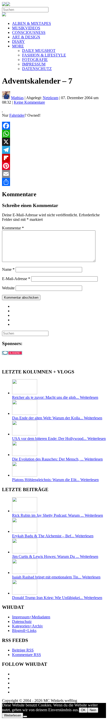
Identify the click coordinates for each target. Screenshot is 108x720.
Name (8, 269)
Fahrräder (17, 115)
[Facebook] (54, 126)
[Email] (54, 174)
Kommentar (13, 228)
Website (8, 288)
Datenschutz (22, 621)
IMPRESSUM (33, 64)
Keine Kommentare (29, 102)
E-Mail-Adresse (16, 279)
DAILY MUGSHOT (39, 50)
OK (83, 710)
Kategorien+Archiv (27, 626)
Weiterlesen (12, 715)
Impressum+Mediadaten (31, 617)
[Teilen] (54, 182)
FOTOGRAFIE (35, 59)
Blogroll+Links (24, 630)
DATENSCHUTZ (37, 69)
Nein (93, 710)
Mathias (17, 98)
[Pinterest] (54, 166)
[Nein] (25, 716)
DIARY (18, 41)
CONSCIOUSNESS (28, 32)
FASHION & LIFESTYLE (44, 55)
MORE (18, 46)
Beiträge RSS (23, 650)
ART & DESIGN (26, 37)
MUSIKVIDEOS (26, 28)
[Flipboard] (54, 158)
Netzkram (50, 98)
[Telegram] (54, 150)
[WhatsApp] (54, 134)
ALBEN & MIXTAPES (31, 23)
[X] (54, 142)
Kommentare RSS (26, 654)
